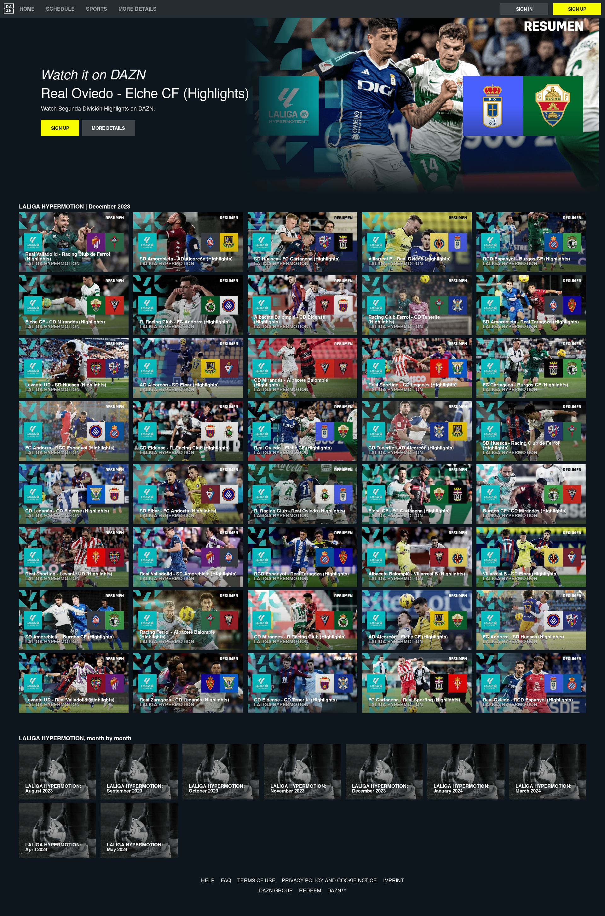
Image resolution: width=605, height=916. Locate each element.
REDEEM (310, 890)
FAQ (226, 880)
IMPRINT (393, 880)
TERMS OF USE (256, 880)
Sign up (577, 9)
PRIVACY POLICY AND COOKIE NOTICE (329, 880)
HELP (208, 880)
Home (27, 8)
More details (137, 8)
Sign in (524, 9)
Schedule (60, 8)
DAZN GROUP (276, 890)
